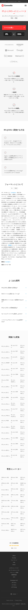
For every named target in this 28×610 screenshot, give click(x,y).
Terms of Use (9, 600)
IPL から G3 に (5, 392)
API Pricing (14, 587)
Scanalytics (13, 192)
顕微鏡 (10, 245)
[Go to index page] (6, 5)
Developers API (14, 580)
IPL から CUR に (5, 375)
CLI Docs (14, 585)
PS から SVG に (5, 530)
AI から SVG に (5, 489)
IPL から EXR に (5, 386)
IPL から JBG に (5, 450)
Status (14, 564)
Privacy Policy (18, 600)
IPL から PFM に (5, 415)
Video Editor (3, 1)
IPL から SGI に (5, 433)
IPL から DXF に (5, 352)
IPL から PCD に (5, 410)
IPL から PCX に (5, 369)
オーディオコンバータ (14, 570)
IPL (12, 188)
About (14, 555)
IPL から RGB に (5, 427)
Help (14, 562)
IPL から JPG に (5, 346)
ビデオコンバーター (14, 568)
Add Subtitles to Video (12, 1)
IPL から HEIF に (5, 456)
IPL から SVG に (5, 358)
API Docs (14, 582)
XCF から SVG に (5, 518)
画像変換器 (14, 574)
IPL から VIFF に (5, 438)
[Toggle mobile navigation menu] (26, 5)
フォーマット (14, 560)
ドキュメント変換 (14, 572)
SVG (16, 188)
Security (14, 558)
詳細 (19, 1)
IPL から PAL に (5, 404)
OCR (14, 577)
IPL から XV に (5, 444)
